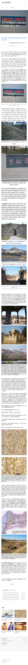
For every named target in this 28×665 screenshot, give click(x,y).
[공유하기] (5, 584)
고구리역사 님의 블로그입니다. (7, 640)
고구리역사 (6, 3)
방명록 (12, 7)
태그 (7, 7)
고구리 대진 (5, 590)
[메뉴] (25, 3)
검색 (22, 3)
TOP (25, 661)
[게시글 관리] (7, 584)
